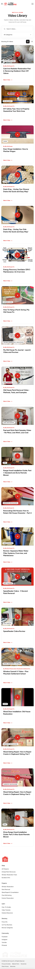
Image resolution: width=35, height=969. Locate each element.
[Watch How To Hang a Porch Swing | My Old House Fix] (17, 295)
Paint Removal (6, 889)
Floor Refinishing (6, 895)
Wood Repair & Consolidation (10, 892)
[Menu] (32, 4)
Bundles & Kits (6, 877)
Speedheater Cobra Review (14, 631)
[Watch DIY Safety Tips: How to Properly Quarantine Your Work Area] (17, 94)
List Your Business (7, 925)
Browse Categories (7, 927)
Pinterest (4, 945)
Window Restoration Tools (9, 875)
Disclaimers (23, 964)
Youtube (4, 942)
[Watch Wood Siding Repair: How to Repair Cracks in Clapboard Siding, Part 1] (17, 737)
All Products (5, 869)
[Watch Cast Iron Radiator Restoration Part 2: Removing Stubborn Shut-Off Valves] (17, 54)
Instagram (4, 939)
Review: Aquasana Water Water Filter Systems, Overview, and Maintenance (15, 553)
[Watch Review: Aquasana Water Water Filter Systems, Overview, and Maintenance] (17, 536)
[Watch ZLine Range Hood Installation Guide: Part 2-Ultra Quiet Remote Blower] (17, 817)
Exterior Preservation (8, 898)
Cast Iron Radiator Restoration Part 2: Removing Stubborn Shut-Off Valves (17, 71)
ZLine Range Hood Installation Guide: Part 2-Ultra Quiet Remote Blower (16, 834)
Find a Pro (4, 922)
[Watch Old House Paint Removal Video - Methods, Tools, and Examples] (17, 375)
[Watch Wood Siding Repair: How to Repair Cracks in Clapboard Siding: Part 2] (17, 777)
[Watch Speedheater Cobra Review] (17, 616)
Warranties (12, 966)
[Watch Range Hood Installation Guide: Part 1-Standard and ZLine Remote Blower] (17, 456)
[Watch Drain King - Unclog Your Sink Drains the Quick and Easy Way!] (17, 215)
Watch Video (6, 80)
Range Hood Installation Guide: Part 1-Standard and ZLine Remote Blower (17, 472)
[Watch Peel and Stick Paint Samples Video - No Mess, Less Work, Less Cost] (17, 416)
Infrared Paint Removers (9, 872)
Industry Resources (7, 913)
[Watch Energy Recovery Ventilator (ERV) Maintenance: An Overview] (17, 255)
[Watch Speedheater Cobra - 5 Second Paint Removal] (17, 576)
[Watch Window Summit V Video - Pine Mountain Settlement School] (17, 657)
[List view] (32, 41)
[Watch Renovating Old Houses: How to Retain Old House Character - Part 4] (17, 496)
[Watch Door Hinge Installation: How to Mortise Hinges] (17, 134)
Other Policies (5, 966)
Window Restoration (8, 886)
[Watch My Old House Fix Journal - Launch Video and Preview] (17, 335)
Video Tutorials (6, 910)
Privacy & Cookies (6, 964)
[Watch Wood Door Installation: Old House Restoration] (17, 697)
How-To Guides (6, 907)
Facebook (4, 936)
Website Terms (15, 964)
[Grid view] (28, 41)
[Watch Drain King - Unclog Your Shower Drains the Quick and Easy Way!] (17, 174)
